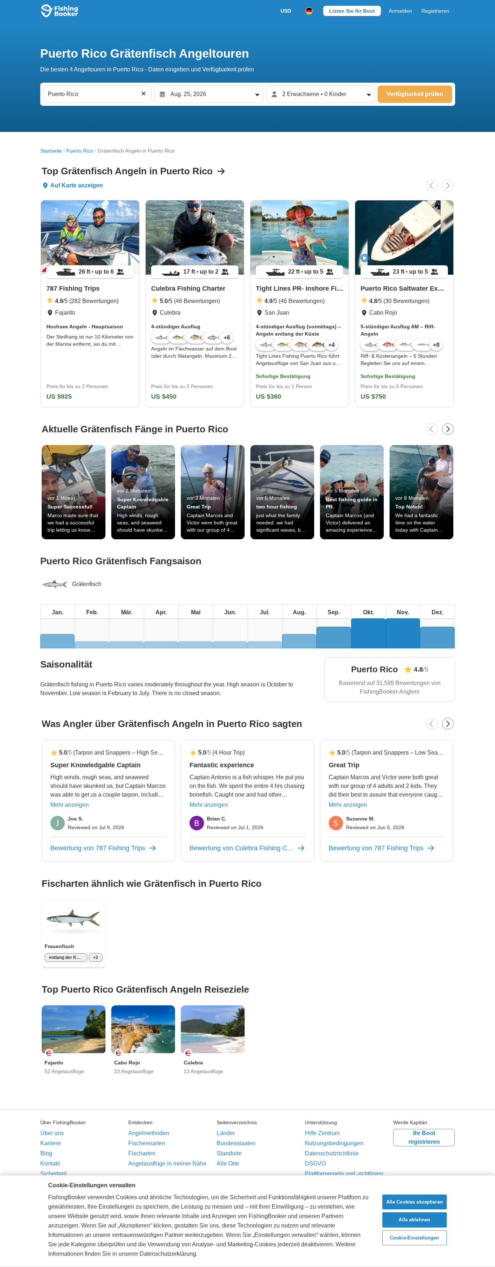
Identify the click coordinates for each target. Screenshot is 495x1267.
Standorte (229, 1153)
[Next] (448, 185)
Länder (226, 1133)
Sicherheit (53, 1174)
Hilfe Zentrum (322, 1133)
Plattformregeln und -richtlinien (344, 1174)
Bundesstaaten (236, 1143)
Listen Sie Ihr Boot (352, 11)
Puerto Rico (79, 151)
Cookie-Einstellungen (414, 1238)
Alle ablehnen (414, 1219)
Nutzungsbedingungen (334, 1143)
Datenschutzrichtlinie (332, 1153)
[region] (247, 1221)
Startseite (51, 151)
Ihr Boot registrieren (424, 1137)
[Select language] (309, 10)
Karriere (50, 1143)
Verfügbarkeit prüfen (415, 94)
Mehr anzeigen (69, 805)
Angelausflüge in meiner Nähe (167, 1163)
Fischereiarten (146, 1143)
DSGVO (315, 1163)
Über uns (52, 1133)
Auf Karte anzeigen (76, 185)
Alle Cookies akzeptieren (414, 1202)
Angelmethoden (148, 1133)
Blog (46, 1153)
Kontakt (50, 1163)
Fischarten (141, 1153)
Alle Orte (228, 1163)
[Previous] (432, 185)
